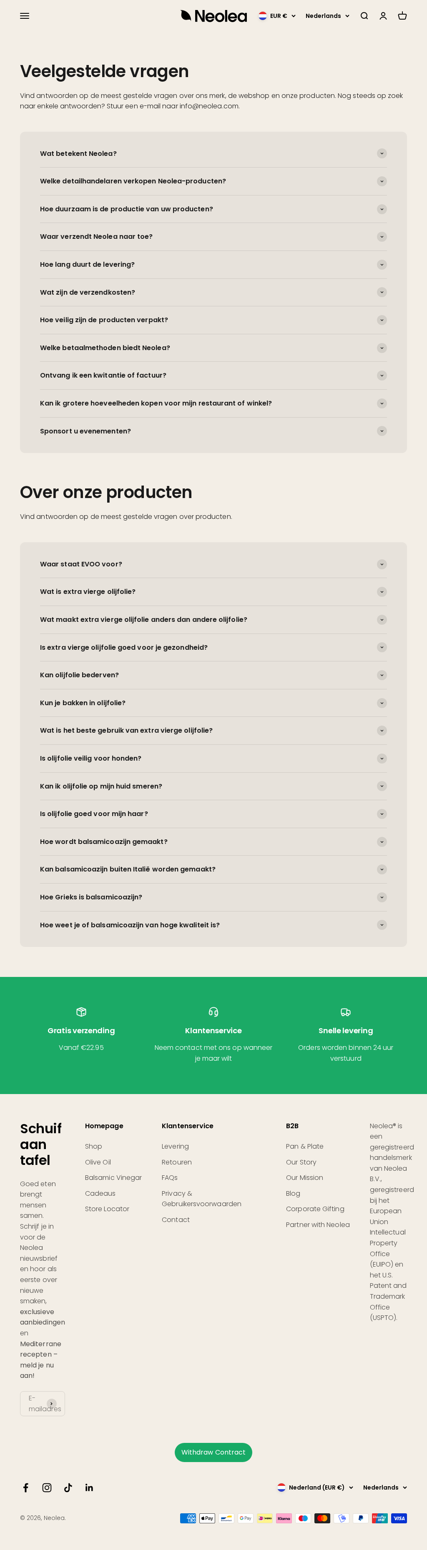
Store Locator (107, 1209)
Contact (176, 1219)
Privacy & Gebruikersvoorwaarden (201, 1199)
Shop (93, 1146)
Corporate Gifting (315, 1209)
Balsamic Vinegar (113, 1177)
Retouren (177, 1162)
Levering (175, 1146)
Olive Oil (98, 1162)
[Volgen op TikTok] (68, 1487)
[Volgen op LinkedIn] (89, 1487)
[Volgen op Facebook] (25, 1487)
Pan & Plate (305, 1146)
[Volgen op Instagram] (47, 1487)
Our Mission (304, 1177)
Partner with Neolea (318, 1224)
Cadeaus (100, 1193)
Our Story (301, 1162)
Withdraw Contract (213, 1452)
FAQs (170, 1177)
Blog (293, 1193)
